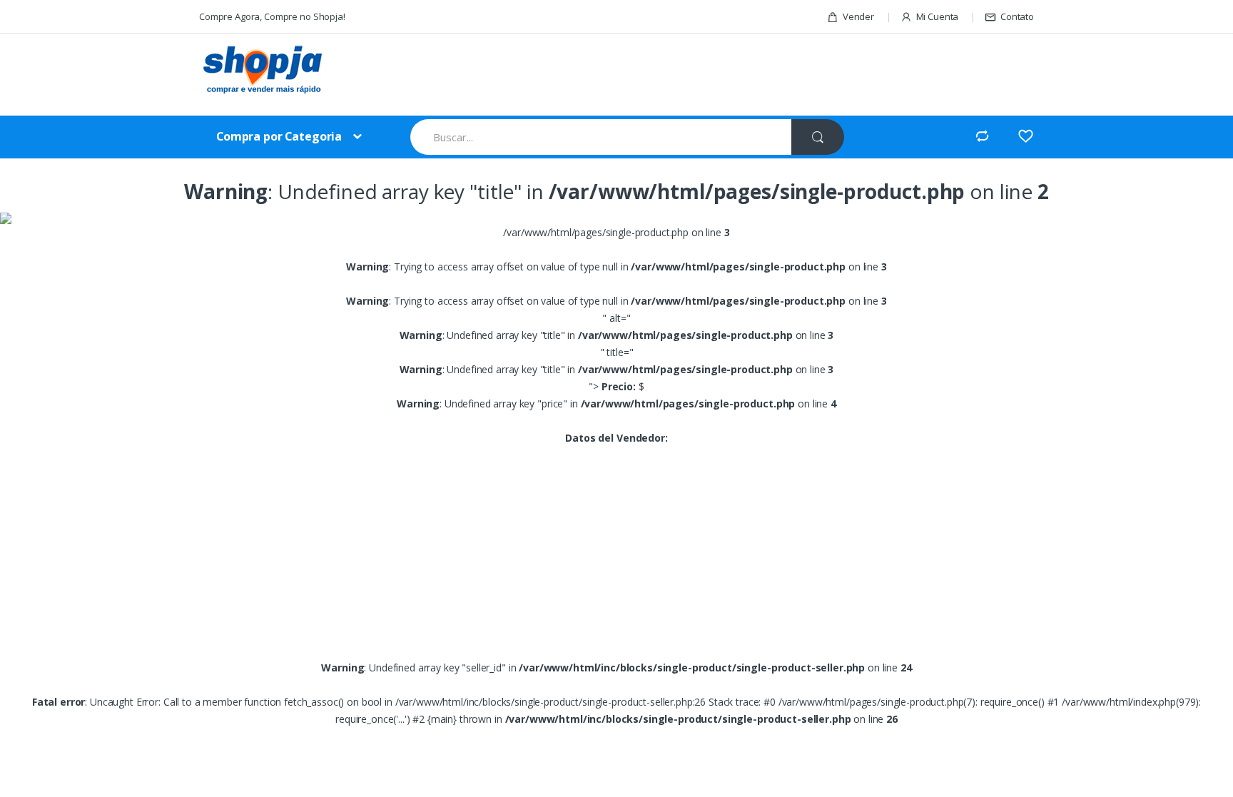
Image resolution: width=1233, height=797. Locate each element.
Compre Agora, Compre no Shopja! (272, 16)
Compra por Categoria (279, 136)
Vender (858, 16)
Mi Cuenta (937, 16)
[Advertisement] (673, 76)
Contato (1017, 16)
